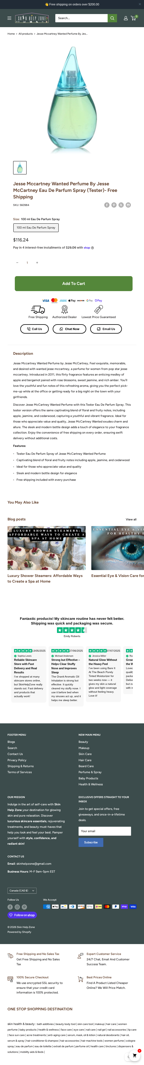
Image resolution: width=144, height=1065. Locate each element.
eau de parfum (24, 1046)
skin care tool (85, 1024)
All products (26, 33)
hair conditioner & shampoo (42, 1040)
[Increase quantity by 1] (37, 263)
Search (12, 748)
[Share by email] (128, 205)
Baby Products (88, 778)
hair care (111, 1024)
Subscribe (91, 842)
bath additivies (45, 1024)
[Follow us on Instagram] (17, 907)
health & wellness (48, 1029)
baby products (28, 1029)
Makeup (84, 748)
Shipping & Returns (21, 766)
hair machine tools (92, 1040)
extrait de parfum (63, 1046)
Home (11, 33)
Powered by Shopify (19, 932)
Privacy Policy (17, 760)
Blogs (11, 742)
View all (131, 519)
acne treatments (36, 1035)
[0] (133, 18)
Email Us (108, 329)
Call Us (37, 329)
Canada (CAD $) (19, 890)
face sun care (17, 1035)
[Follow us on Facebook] (10, 907)
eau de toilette (43, 1046)
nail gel (102, 1029)
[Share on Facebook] (107, 205)
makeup (99, 1024)
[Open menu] (9, 18)
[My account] (126, 18)
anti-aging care (57, 1035)
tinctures (111, 1046)
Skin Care (85, 754)
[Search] (112, 18)
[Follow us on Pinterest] (24, 907)
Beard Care (86, 766)
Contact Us (15, 754)
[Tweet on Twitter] (121, 205)
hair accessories (69, 1040)
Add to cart (73, 283)
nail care (91, 1029)
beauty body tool (66, 1024)
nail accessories (116, 1029)
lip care (132, 1029)
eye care (79, 1029)
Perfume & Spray (90, 772)
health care (97, 1046)
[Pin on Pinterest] (114, 205)
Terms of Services (20, 772)
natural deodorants (108, 1035)
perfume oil (82, 1046)
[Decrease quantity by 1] (17, 263)
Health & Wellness (91, 784)
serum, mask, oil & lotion (81, 1035)
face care (66, 1029)
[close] (139, 4)
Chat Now (72, 329)
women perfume (114, 1040)
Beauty (83, 742)
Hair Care (85, 760)
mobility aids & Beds (32, 1052)
